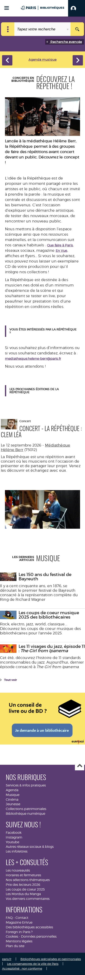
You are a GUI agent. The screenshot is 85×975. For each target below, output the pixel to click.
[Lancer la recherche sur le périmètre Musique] (77, 29)
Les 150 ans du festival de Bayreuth (45, 577)
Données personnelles (39, 936)
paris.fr (6, 959)
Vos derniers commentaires (28, 899)
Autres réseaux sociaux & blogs (30, 847)
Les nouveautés (18, 870)
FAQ (9, 918)
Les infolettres (16, 851)
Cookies (12, 936)
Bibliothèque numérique (25, 814)
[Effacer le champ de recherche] (68, 29)
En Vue (61, 251)
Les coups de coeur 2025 (25, 889)
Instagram (14, 837)
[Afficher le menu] (6, 8)
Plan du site (15, 946)
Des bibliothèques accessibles (29, 927)
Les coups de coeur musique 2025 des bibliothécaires (49, 615)
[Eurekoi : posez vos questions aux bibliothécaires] (42, 718)
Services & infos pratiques (26, 785)
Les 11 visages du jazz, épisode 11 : (52, 648)
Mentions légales (19, 941)
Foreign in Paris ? (19, 932)
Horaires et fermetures (23, 875)
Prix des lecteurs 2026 (23, 885)
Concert (41, 428)
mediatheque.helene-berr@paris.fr (33, 359)
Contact (21, 918)
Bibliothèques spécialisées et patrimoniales (50, 959)
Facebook (13, 833)
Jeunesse (13, 804)
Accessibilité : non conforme (22, 968)
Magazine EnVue (19, 922)
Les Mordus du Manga (23, 894)
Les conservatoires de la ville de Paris (32, 963)
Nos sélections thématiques (28, 880)
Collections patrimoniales (26, 809)
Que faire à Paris (60, 245)
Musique (12, 795)
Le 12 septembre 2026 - (23, 445)
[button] (76, 8)
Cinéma (12, 800)
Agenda (12, 790)
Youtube (12, 842)
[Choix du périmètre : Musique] (7, 29)
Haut (79, 765)
